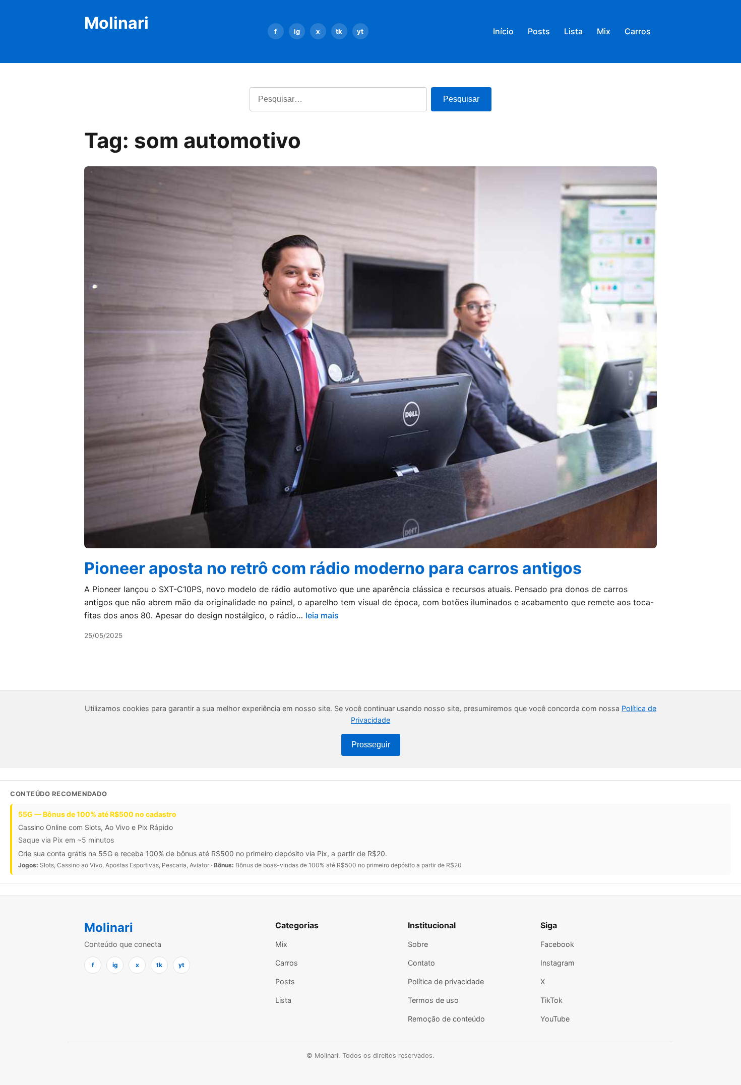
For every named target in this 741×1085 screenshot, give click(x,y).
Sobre (418, 944)
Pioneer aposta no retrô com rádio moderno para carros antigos (333, 568)
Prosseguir (370, 744)
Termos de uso (433, 1000)
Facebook (557, 944)
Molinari (116, 23)
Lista (573, 31)
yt (360, 31)
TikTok (551, 1000)
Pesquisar (461, 99)
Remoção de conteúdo (446, 1018)
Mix (603, 31)
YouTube (555, 1018)
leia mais (322, 615)
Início (503, 31)
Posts (539, 31)
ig (297, 31)
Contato (421, 963)
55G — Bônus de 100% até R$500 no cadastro (97, 814)
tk (339, 31)
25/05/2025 (103, 635)
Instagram (557, 963)
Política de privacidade (446, 981)
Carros (638, 31)
